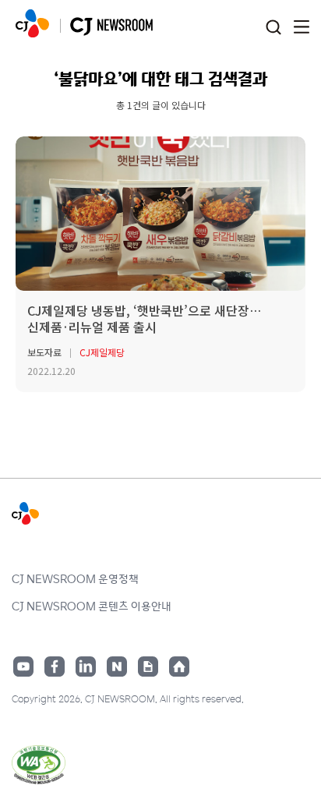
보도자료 (44, 352)
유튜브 (23, 666)
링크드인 (85, 666)
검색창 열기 (273, 28)
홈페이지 (179, 666)
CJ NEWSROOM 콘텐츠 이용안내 (91, 606)
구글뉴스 (148, 666)
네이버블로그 (117, 666)
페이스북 (54, 666)
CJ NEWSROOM (32, 23)
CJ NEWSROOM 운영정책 (75, 578)
